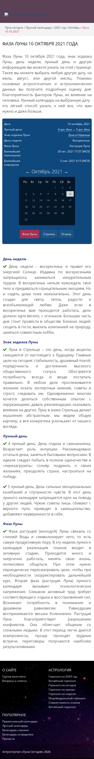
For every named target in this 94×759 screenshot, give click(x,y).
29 (55, 213)
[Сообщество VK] (89, 751)
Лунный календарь (39, 28)
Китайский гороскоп (62, 681)
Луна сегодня (14, 28)
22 (55, 206)
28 (48, 213)
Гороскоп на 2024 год (63, 676)
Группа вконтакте (14, 676)
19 (33, 206)
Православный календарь (20, 721)
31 (26, 219)
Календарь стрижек (15, 730)
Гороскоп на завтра (62, 689)
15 (55, 200)
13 (40, 200)
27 (40, 213)
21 (48, 206)
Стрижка (49, 234)
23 (62, 206)
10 (70, 193)
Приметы (8, 739)
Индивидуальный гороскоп (67, 698)
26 (33, 213)
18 (26, 206)
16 (62, 200)
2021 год (60, 28)
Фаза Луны (29, 234)
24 (70, 206)
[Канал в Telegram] (83, 751)
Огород (66, 234)
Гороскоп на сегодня (62, 685)
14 (48, 200)
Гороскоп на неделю (62, 694)
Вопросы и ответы (14, 681)
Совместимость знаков (64, 703)
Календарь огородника (17, 734)
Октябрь (74, 28)
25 (26, 213)
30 (62, 213)
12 (33, 200)
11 (26, 200)
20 (40, 206)
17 (70, 200)
